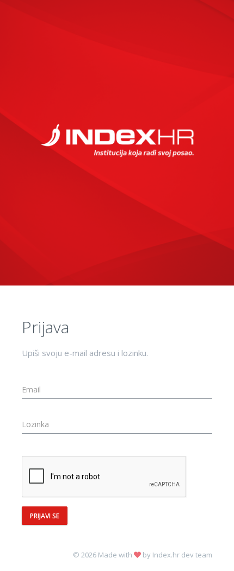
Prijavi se (44, 516)
